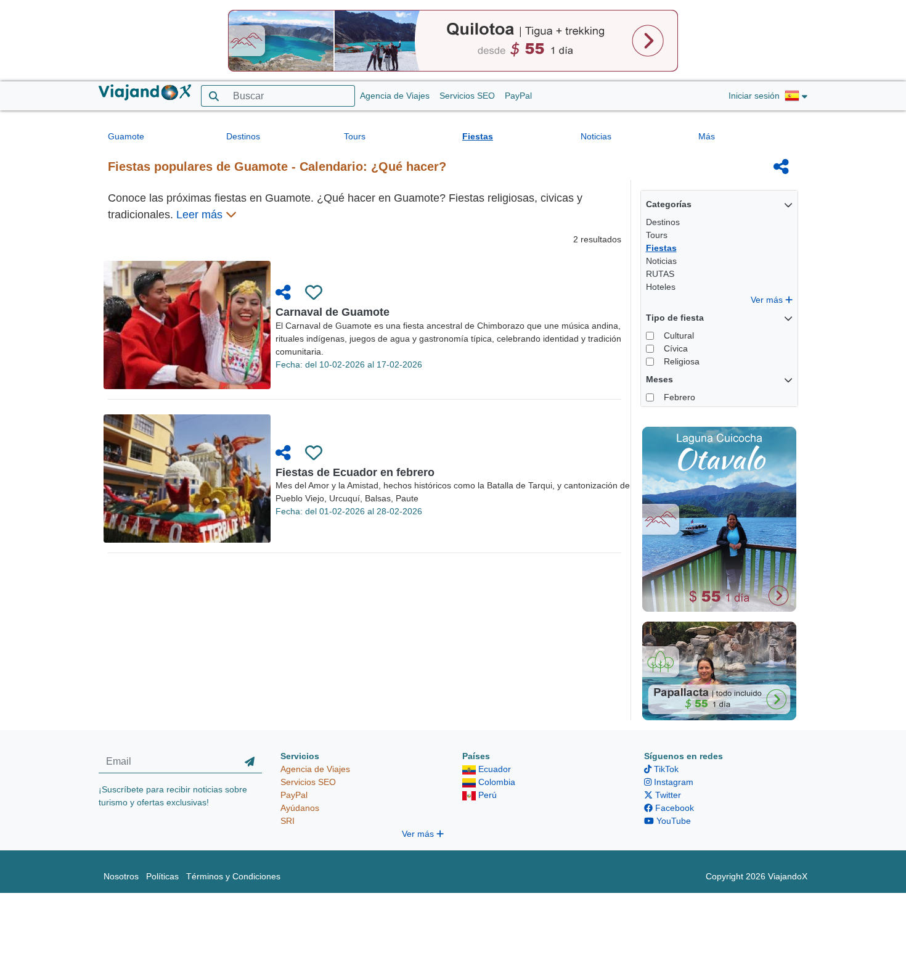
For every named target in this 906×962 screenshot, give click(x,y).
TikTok (665, 769)
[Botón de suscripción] (249, 761)
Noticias (596, 136)
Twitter (667, 795)
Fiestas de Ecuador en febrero (355, 472)
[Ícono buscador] (213, 96)
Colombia (495, 782)
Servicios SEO (467, 96)
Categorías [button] (669, 204)
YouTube (672, 821)
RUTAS (660, 274)
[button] (796, 96)
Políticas (162, 876)
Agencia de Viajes (395, 96)
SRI (287, 821)
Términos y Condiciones (233, 876)
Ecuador (493, 769)
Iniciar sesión (754, 96)
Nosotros (121, 876)
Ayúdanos (299, 808)
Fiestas (477, 136)
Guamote (126, 136)
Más (706, 136)
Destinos (243, 136)
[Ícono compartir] (781, 166)
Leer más (201, 214)
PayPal (518, 96)
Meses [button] (659, 379)
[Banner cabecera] (453, 40)
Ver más (768, 300)
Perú (486, 795)
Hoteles (660, 287)
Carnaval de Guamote (332, 312)
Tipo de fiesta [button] (675, 318)
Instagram (672, 782)
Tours (354, 136)
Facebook (673, 808)
